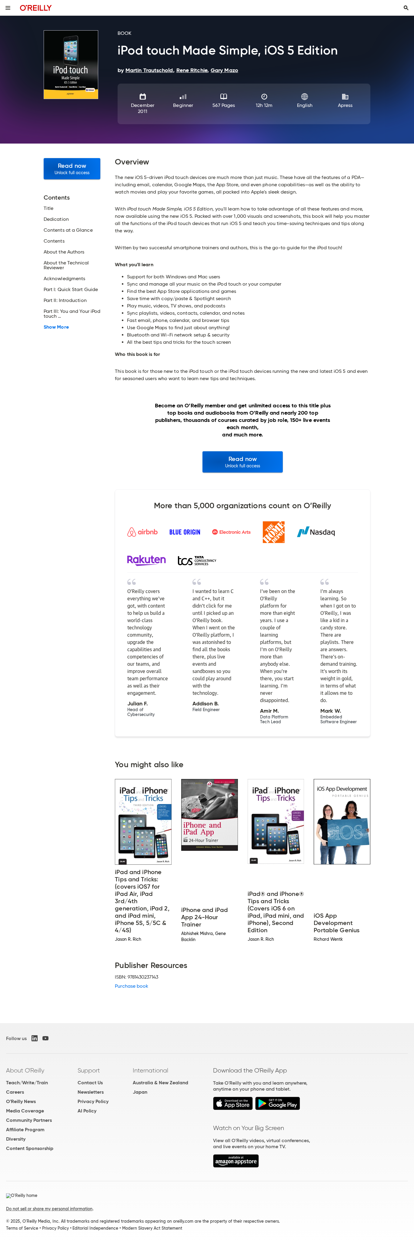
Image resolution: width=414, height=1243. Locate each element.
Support (89, 1070)
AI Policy (87, 1111)
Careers (15, 1092)
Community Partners (29, 1120)
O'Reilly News (21, 1101)
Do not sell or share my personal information (49, 1209)
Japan (140, 1092)
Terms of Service (22, 1228)
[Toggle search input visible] (406, 8)
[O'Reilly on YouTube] (45, 1038)
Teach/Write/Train (27, 1082)
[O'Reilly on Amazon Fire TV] (236, 1166)
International (150, 1070)
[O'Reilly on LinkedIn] (35, 1038)
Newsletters (91, 1092)
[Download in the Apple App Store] (233, 1108)
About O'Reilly (25, 1070)
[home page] (36, 8)
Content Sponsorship (29, 1148)
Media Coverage (25, 1111)
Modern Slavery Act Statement (152, 1228)
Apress (345, 105)
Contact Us (90, 1082)
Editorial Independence (95, 1228)
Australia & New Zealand (160, 1082)
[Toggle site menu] (8, 8)
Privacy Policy (93, 1101)
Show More (56, 327)
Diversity (15, 1139)
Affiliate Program (25, 1129)
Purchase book (131, 986)
